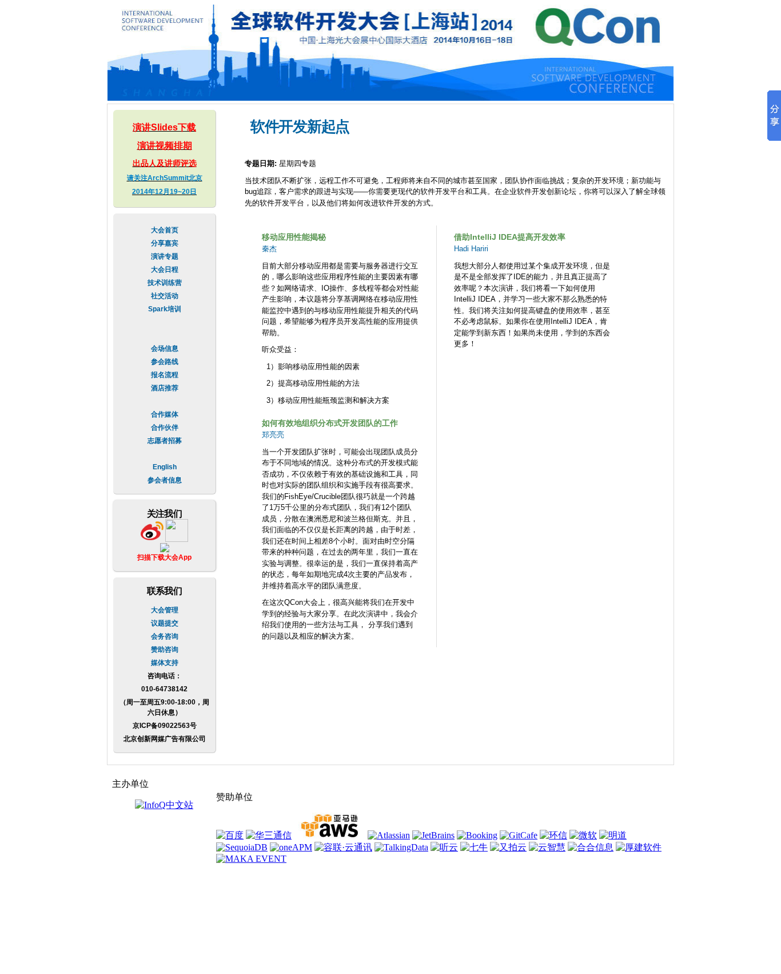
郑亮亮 (273, 434)
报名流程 (164, 375)
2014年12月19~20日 (164, 192)
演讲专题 (164, 256)
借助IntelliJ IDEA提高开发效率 (509, 236)
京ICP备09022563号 (165, 726)
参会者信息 (165, 480)
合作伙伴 (164, 427)
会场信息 (164, 349)
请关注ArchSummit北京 (164, 178)
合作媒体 (164, 414)
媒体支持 (164, 663)
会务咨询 (164, 636)
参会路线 (164, 362)
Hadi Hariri (471, 248)
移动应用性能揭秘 (294, 236)
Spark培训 (164, 309)
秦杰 (269, 248)
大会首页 (164, 230)
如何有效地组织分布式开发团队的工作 (330, 422)
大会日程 (164, 270)
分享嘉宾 (164, 243)
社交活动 (164, 296)
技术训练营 (165, 283)
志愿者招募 (165, 441)
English (165, 467)
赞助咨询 (164, 650)
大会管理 (164, 610)
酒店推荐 (164, 388)
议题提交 (164, 623)
